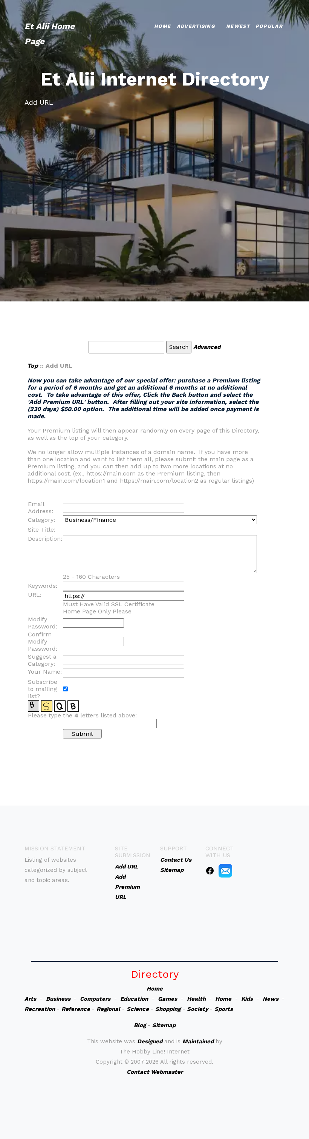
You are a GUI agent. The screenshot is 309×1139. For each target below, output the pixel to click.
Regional (108, 1009)
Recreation (39, 1009)
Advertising (196, 26)
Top (32, 365)
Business (58, 998)
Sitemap (164, 1025)
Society (197, 1009)
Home (162, 26)
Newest (238, 26)
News (270, 998)
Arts (30, 998)
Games (167, 998)
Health (196, 998)
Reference (75, 1009)
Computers (95, 998)
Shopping (168, 1009)
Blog (140, 1025)
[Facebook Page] (209, 870)
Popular (269, 26)
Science (138, 1009)
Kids (247, 998)
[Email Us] (225, 870)
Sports (223, 1009)
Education (134, 998)
